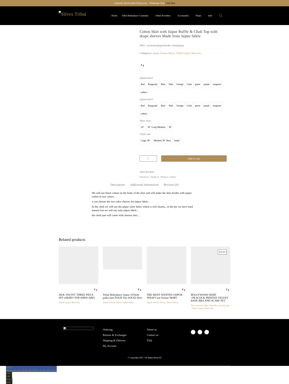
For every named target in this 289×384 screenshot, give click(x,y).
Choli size (145, 134)
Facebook (144, 177)
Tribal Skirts (128, 302)
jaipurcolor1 (146, 77)
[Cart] (228, 16)
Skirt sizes (145, 120)
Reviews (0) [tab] (171, 184)
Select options (65, 302)
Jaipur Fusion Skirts (164, 53)
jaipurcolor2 (146, 99)
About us (152, 329)
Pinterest (165, 177)
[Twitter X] (200, 332)
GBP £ (9, 375)
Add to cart (194, 158)
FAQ (149, 340)
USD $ (31, 368)
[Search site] (220, 16)
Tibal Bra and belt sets (219, 305)
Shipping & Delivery (114, 340)
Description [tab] (117, 184)
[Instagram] (206, 332)
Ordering (108, 329)
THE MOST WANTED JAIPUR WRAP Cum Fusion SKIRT (164, 296)
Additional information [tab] (144, 184)
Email (173, 177)
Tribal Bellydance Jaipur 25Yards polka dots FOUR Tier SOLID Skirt (122, 296)
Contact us (152, 334)
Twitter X (154, 177)
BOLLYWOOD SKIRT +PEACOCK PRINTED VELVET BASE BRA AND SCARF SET (209, 297)
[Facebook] (193, 332)
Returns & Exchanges (115, 334)
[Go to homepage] (74, 16)
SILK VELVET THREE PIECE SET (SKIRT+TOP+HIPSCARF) (77, 296)
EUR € (9, 381)
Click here (170, 3)
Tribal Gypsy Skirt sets (188, 53)
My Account (109, 345)
